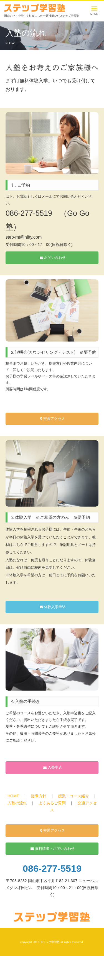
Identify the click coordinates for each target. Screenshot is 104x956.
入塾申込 (55, 767)
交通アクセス (54, 419)
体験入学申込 (55, 607)
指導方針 (38, 796)
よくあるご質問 (52, 803)
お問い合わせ (55, 258)
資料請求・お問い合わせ (55, 849)
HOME (13, 796)
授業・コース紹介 (73, 796)
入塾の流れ (17, 803)
